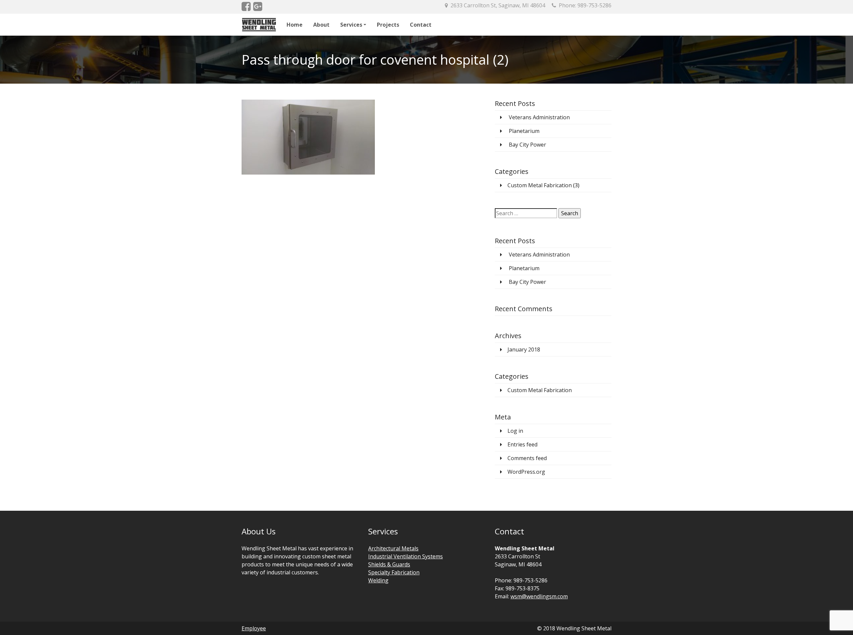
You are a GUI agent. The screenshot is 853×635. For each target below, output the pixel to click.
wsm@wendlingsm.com (539, 596)
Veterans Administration (539, 117)
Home (295, 24)
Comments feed (527, 458)
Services (351, 24)
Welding (378, 580)
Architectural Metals (393, 548)
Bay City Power (527, 144)
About (321, 24)
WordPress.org (526, 471)
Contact (420, 24)
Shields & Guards (389, 564)
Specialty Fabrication (394, 572)
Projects (388, 24)
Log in (515, 430)
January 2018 (523, 349)
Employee (254, 628)
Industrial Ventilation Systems (405, 556)
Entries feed (522, 444)
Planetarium (524, 131)
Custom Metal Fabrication (539, 185)
